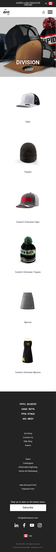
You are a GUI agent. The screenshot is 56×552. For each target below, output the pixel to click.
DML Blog (28, 441)
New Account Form (28, 485)
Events (28, 445)
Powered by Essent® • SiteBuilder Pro (28, 547)
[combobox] (46, 3)
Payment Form (28, 489)
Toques (28, 172)
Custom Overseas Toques (28, 272)
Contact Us (28, 437)
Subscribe (28, 507)
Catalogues (28, 463)
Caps (27, 121)
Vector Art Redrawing (28, 471)
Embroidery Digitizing (28, 467)
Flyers (28, 459)
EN (46, 3)
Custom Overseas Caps (27, 222)
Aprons (28, 322)
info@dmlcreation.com (28, 518)
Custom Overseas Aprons (28, 372)
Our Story (28, 433)
